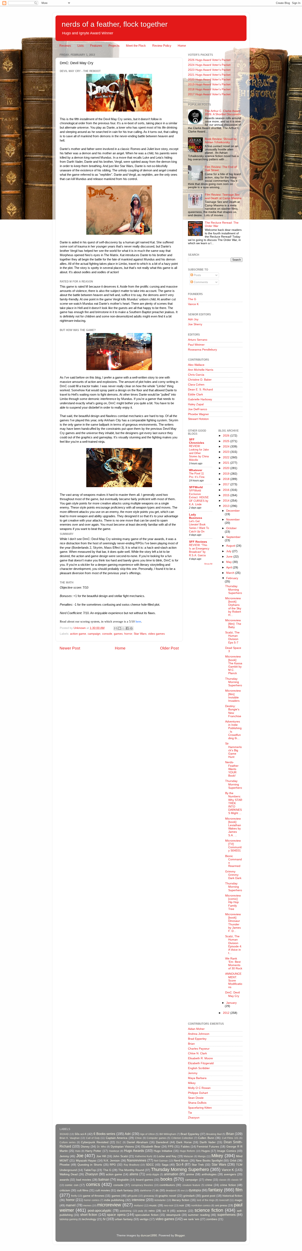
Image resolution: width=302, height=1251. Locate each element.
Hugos (205, 1150)
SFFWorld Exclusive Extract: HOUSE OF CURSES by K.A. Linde (199, 497)
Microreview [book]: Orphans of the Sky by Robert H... (233, 607)
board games (144, 1179)
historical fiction (232, 1195)
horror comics (91, 1200)
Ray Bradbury (131, 1164)
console (107, 633)
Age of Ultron (147, 1134)
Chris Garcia (196, 374)
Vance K (193, 304)
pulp (140, 1210)
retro (152, 1210)
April (229, 567)
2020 (226, 468)
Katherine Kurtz (143, 1156)
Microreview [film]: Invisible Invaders (233, 695)
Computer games (156, 1138)
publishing (125, 1210)
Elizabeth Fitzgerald (201, 1063)
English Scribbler (199, 1068)
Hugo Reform (187, 1151)
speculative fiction (146, 1214)
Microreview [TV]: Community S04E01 (233, 845)
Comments (200, 282)
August (231, 545)
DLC (118, 1142)
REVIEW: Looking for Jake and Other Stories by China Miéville (199, 453)
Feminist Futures (208, 1146)
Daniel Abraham (137, 1142)
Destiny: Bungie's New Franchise (233, 711)
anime (190, 1174)
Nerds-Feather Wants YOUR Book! (232, 769)
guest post (208, 1195)
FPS (170, 1146)
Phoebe (65, 1164)
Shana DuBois (197, 1102)
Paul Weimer (196, 344)
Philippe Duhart (198, 1092)
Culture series (68, 1142)
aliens (133, 1174)
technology (89, 1219)
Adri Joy (193, 319)
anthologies (209, 1174)
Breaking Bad (213, 1134)
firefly (74, 1195)
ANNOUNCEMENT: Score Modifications (233, 980)
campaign (94, 633)
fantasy (215, 1189)
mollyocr (138, 1205)
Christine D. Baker (200, 379)
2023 (226, 451)
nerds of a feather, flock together (115, 24)
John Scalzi (120, 1156)
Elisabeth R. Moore (200, 1058)
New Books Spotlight (209, 1160)
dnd (182, 1190)
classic (223, 1179)
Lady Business (195, 516)
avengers (230, 1174)
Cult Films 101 (230, 1138)
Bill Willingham (167, 1134)
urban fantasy (124, 1219)
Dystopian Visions (122, 1146)
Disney (85, 1146)
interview (138, 1200)
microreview (109, 1204)
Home (182, 45)
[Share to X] (123, 628)
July (229, 551)
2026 (226, 435)
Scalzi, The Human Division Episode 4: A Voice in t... (233, 945)
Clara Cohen (196, 384)
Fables (185, 1146)
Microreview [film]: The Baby (233, 623)
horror (128, 633)
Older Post (169, 648)
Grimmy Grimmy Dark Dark (233, 875)
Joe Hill (101, 1156)
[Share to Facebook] (127, 628)
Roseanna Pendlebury (202, 349)
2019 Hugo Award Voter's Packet (209, 84)
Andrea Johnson (198, 1033)
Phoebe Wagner (198, 414)
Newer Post (70, 648)
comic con (71, 1185)
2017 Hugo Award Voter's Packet (209, 94)
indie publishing (114, 1200)
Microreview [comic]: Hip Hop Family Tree (233, 902)
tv (104, 1219)
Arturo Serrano (197, 339)
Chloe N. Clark (197, 1053)
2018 (226, 479)
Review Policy (161, 45)
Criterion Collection (182, 1138)
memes (87, 1205)
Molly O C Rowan (199, 1088)
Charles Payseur (199, 1048)
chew (208, 1179)
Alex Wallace (196, 364)
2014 (226, 500)
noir (181, 1205)
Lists (80, 45)
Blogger (180, 1235)
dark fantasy (125, 1190)
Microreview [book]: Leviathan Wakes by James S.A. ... (233, 827)
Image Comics (226, 1150)
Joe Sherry (195, 324)
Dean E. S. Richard (200, 389)
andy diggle (152, 1174)
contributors (167, 1185)
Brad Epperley (197, 1038)
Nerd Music (181, 1160)
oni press (221, 1205)
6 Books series (104, 1134)
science (182, 1210)
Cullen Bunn (206, 1137)
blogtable (123, 1179)
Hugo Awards (134, 1150)
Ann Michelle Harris (200, 369)
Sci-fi (179, 1164)
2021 (226, 462)
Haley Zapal (196, 404)
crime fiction (228, 1185)
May (229, 561)
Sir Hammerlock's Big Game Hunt (233, 750)
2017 (226, 484)
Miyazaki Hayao (86, 1160)
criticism (65, 1190)
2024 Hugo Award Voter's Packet (209, 64)
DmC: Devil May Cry (232, 994)
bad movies (83, 1179)
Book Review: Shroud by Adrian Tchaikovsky (221, 140)
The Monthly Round (131, 1170)
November (233, 519)
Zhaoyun (193, 1117)
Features (96, 45)
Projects (114, 45)
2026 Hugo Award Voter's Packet (209, 60)
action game (78, 633)
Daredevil (162, 1142)
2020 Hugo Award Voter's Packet (209, 79)
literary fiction (180, 1200)
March (230, 572)
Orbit (233, 1160)
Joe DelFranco (197, 409)
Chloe (138, 1138)
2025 (226, 441)
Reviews (65, 45)
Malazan (188, 1156)
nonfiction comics (201, 1205)
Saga (165, 1164)
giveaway (149, 1195)
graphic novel (167, 1195)
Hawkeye (114, 1151)
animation (171, 1174)
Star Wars (140, 633)
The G (192, 299)
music (153, 1205)
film (238, 1189)
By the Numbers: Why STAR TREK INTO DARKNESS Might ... (233, 803)
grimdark (189, 1195)
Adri (128, 1134)
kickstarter (160, 1200)
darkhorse (145, 1190)
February (232, 578)
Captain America (116, 1137)
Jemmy (192, 1073)
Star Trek (198, 1164)
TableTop (90, 1170)
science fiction (209, 1210)
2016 (226, 489)
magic (238, 1200)
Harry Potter (93, 1150)
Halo (78, 1151)
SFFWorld (196, 487)
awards (64, 1179)
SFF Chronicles (196, 441)
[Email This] (116, 628)
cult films (82, 1190)
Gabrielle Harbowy (200, 399)
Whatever (195, 470)
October (231, 528)
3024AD (64, 1134)
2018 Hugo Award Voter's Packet (209, 89)
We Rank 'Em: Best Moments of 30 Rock (233, 963)
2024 (226, 446)
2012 (226, 1012)
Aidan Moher (196, 1028)
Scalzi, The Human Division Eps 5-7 (232, 637)
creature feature (191, 1185)
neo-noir (168, 1205)
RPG (113, 1164)
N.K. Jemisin (112, 1160)
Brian (191, 1043)
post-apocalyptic (100, 1210)
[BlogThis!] (120, 628)
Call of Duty (93, 1138)
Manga (202, 1156)
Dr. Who (101, 1146)
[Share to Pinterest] (131, 628)
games (118, 633)
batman (103, 1179)
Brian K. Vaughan (70, 1138)
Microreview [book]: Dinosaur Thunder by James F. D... (233, 923)
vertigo (144, 1219)
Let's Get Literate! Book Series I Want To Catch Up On (199, 526)
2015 (226, 495)
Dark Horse (183, 1142)
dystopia (195, 1190)
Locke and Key (166, 1156)
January (231, 1002)
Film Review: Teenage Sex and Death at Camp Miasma (223, 196)
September (233, 537)
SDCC (150, 1164)
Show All (208, 564)
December (233, 510)
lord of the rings (206, 1200)
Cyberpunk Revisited (94, 1142)
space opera (116, 1214)
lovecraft (224, 1200)
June (229, 556)
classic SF (236, 1179)
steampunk (173, 1214)
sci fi (166, 1210)
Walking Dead (69, 1174)
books (166, 1179)
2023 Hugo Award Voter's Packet (209, 69)
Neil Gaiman (161, 1160)
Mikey (192, 1083)
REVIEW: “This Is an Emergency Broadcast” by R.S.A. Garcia (199, 550)
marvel (71, 1205)
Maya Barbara (197, 1078)
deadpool (171, 1190)
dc (157, 1190)
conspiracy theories (142, 1185)
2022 (226, 457)
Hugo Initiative (163, 1150)
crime (208, 1185)
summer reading (199, 1214)
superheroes (226, 1214)
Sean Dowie (196, 1097)
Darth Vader (208, 1142)
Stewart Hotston (198, 418)
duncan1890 (149, 1235)
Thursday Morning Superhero (233, 589)
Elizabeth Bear (150, 1146)
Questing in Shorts (89, 1164)
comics (93, 1184)
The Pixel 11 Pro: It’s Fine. (197, 475)
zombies (211, 1219)
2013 (226, 506)
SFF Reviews (198, 541)
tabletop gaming (69, 1219)
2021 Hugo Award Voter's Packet (209, 74)
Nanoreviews (136, 1160)
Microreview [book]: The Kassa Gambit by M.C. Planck (233, 665)
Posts (197, 275)
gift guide (132, 1195)
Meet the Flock (136, 45)
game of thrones (93, 1195)
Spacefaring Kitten (200, 1107)
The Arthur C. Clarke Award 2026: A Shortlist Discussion (223, 112)
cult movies (102, 1190)
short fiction (88, 1214)
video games (156, 633)
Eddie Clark (195, 394)
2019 (226, 473)
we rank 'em (191, 1219)
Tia (190, 1112)
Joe (79, 1155)
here (138, 621)
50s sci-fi (80, 1134)
